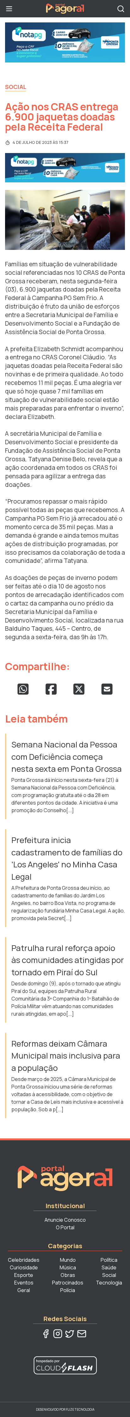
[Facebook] (45, 1333)
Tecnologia (109, 1282)
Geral (23, 1290)
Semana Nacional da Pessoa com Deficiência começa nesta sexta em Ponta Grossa (66, 756)
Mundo (68, 1259)
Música (68, 1267)
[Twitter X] (69, 1333)
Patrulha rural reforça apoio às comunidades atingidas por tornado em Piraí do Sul (67, 960)
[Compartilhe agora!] (23, 689)
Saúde (109, 1267)
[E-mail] (81, 1333)
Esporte (23, 1275)
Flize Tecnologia (80, 1409)
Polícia (67, 1290)
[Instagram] (57, 1333)
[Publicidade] (65, 42)
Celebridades (23, 1259)
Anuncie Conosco (65, 1219)
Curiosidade (24, 1267)
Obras (68, 1275)
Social (15, 87)
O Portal (65, 1227)
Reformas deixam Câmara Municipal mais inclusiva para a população (65, 1055)
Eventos (23, 1282)
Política (109, 1259)
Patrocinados (67, 1282)
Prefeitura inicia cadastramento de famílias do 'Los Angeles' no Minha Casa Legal (66, 858)
